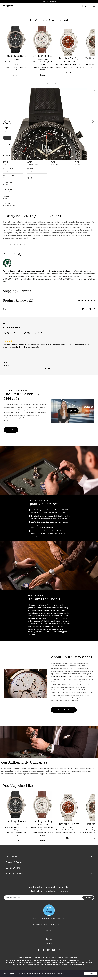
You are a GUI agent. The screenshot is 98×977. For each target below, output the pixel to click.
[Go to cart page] (90, 6)
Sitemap (49, 939)
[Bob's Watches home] (8, 6)
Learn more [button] (60, 973)
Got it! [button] (91, 973)
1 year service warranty (51, 534)
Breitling (6, 164)
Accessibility (48, 943)
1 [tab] (45, 368)
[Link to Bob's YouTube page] (53, 949)
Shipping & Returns (14, 873)
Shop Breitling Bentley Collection (15, 245)
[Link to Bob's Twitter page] (39, 949)
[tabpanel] (49, 353)
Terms (49, 935)
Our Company (12, 856)
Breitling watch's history (59, 676)
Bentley (6, 171)
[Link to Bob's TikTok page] (58, 949)
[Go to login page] (86, 6)
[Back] (41, 84)
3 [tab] (52, 368)
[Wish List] (94, 90)
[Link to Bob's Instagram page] (48, 949)
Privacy (49, 931)
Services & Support (14, 862)
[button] (93, 121)
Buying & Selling (13, 868)
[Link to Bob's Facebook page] (43, 949)
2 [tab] (49, 368)
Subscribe (88, 897)
